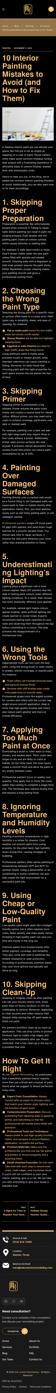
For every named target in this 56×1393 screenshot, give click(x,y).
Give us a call (20, 1238)
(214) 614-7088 (22, 1241)
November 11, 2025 (23, 48)
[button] (51, 9)
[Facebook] (6, 1301)
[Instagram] (13, 1301)
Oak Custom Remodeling (19, 1074)
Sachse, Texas (21, 1254)
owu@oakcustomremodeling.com (32, 1267)
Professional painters (14, 523)
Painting (6, 48)
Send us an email (21, 1264)
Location (17, 1251)
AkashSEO (16, 1381)
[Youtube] (21, 1301)
